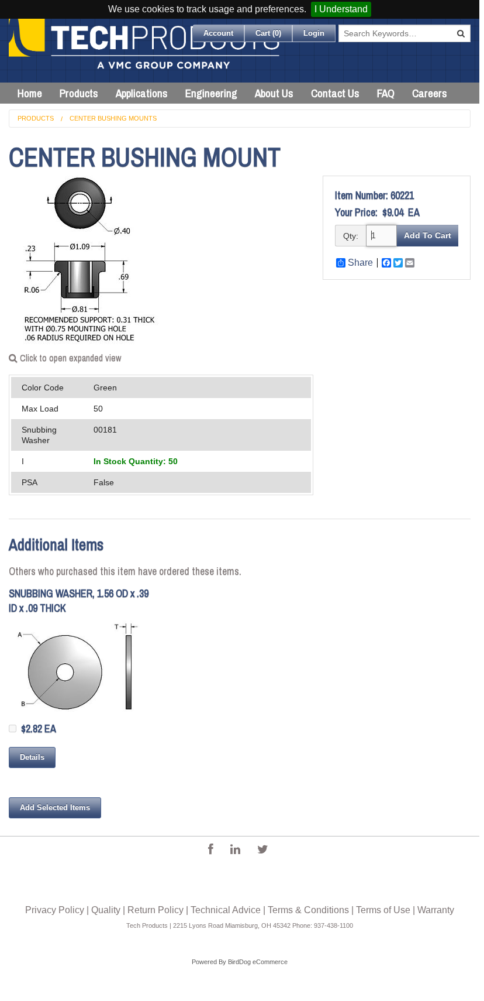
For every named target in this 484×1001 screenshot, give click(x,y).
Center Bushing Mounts (113, 118)
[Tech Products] (145, 51)
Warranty (435, 910)
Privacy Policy (54, 910)
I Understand (341, 9)
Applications (142, 93)
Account (218, 33)
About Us (274, 93)
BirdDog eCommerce (258, 961)
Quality (105, 910)
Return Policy (155, 910)
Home (30, 93)
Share (360, 263)
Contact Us (335, 93)
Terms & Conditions (308, 910)
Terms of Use (383, 910)
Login (313, 33)
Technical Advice (226, 910)
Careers (429, 93)
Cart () (268, 33)
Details (32, 757)
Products (79, 93)
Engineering (211, 93)
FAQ (386, 93)
